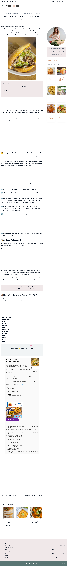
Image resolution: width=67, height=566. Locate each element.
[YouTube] (13, 2)
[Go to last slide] (3, 518)
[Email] (15, 2)
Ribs (4, 341)
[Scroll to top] (64, 562)
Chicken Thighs (7, 317)
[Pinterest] (7, 2)
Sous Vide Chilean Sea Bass (61, 116)
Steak (4, 321)
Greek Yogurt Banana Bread (56, 557)
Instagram (30, 352)
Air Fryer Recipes (10, 13)
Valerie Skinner (19, 384)
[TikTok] (10, 2)
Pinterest (17, 354)
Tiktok (20, 352)
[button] (32, 369)
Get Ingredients (12, 419)
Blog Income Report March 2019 (61, 97)
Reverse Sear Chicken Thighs (8, 494)
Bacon (4, 327)
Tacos (4, 323)
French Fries (6, 335)
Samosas (5, 331)
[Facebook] (2, 2)
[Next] (40, 518)
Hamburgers (6, 329)
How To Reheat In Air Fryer (19, 13)
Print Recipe (35, 367)
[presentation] (51, 71)
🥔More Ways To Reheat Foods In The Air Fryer (16, 92)
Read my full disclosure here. (19, 26)
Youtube (25, 352)
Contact (6, 549)
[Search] (63, 60)
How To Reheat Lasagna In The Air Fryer (33, 494)
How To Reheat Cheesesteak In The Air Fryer (15, 94)
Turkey (5, 339)
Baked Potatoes (7, 319)
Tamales (5, 333)
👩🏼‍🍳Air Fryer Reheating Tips (10, 90)
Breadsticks (6, 325)
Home (5, 13)
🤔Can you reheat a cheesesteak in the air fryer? (16, 86)
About (5, 543)
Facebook (36, 352)
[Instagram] (5, 2)
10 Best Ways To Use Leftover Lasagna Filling (36, 522)
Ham (4, 337)
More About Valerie (59, 55)
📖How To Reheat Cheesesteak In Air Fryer (14, 88)
